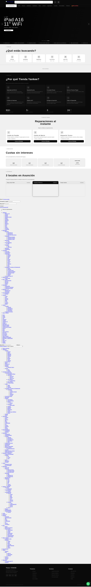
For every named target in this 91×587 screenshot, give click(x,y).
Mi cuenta (4, 332)
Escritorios (9, 404)
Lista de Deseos (5, 331)
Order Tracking (5, 336)
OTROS (6, 398)
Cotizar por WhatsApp (19, 141)
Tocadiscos (7, 524)
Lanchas (6, 302)
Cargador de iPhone (11, 271)
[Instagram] (10, 575)
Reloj (3, 525)
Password (2, 203)
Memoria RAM (10, 469)
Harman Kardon (8, 517)
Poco (6, 225)
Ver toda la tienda (55, 576)
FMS (6, 300)
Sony (8, 264)
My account (4, 333)
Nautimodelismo (8, 511)
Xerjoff (8, 547)
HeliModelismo (8, 509)
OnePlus (6, 219)
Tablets (6, 283)
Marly (8, 546)
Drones (6, 508)
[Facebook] (7, 575)
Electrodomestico (5, 292)
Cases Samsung (10, 400)
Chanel (8, 541)
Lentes (3, 513)
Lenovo (8, 261)
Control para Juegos (9, 288)
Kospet (8, 532)
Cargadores (9, 389)
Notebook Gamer (8, 464)
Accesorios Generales (6, 371)
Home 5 (4, 328)
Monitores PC (7, 290)
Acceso (1, 206)
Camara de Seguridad (9, 287)
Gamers (4, 305)
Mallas (6, 526)
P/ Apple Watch (10, 270)
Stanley (11, 402)
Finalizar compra (5, 326)
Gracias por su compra (6, 327)
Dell (8, 482)
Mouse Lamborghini (9, 446)
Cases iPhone (7, 252)
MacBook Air (10, 475)
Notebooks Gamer (11, 239)
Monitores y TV (5, 289)
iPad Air (6, 281)
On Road (9, 502)
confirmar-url (5, 321)
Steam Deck (9, 310)
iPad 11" (11, 377)
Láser (8, 241)
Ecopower (7, 516)
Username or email (4, 201)
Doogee (9, 351)
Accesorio (7, 487)
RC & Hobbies (61, 5)
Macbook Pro (10, 233)
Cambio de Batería (55, 573)
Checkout (4, 319)
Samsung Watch (10, 535)
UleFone (6, 228)
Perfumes (68, 5)
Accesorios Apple (8, 372)
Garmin (8, 531)
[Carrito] (58, 2)
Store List (4, 340)
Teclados (6, 449)
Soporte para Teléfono (11, 411)
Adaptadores (7, 249)
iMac (8, 246)
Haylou (8, 259)
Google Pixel (7, 361)
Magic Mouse (10, 381)
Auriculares (7, 253)
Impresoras (7, 240)
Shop (3, 339)
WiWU (6, 415)
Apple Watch (49, 5)
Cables (6, 384)
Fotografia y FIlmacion (6, 453)
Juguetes (4, 295)
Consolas (55, 5)
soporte (8, 410)
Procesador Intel (10, 472)
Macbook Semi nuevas (11, 234)
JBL (8, 258)
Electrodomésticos (6, 429)
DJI (8, 456)
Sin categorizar (5, 548)
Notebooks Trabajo (11, 238)
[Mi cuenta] (55, 2)
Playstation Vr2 (10, 439)
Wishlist (4, 342)
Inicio (3, 314)
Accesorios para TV (9, 276)
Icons (3, 329)
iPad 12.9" (12, 378)
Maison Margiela (10, 545)
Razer (8, 262)
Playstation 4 (9, 308)
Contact (4, 322)
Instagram (73, 576)
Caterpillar (7, 229)
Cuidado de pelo (8, 538)
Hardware (7, 468)
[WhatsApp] (15, 575)
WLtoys (6, 299)
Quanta (6, 425)
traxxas (11, 506)
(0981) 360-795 (73, 571)
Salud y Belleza (5, 312)
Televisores (7, 291)
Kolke (8, 260)
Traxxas (6, 298)
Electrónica (4, 285)
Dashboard (4, 323)
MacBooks (29, 5)
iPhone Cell (7, 213)
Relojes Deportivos (8, 527)
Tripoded (6, 462)
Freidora (6, 293)
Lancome (9, 544)
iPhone (8, 268)
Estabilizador (7, 444)
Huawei (6, 419)
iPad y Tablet (5, 279)
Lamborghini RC (13, 504)
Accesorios (4, 250)
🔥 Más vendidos (75, 5)
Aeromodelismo (8, 489)
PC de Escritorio (8, 465)
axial (6, 297)
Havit (11, 392)
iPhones (23, 5)
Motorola (7, 220)
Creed (8, 542)
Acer (8, 479)
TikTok (72, 578)
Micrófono (7, 460)
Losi (11, 498)
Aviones (9, 490)
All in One (9, 247)
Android (6, 350)
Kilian (8, 543)
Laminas (9, 406)
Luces (6, 459)
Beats (8, 266)
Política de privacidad (6, 337)
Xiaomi (6, 214)
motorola (6, 365)
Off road (9, 493)
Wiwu (8, 257)
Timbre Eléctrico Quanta (10, 450)
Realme (6, 215)
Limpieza (9, 407)
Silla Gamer (12, 405)
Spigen (8, 413)
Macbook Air (10, 232)
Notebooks (35, 5)
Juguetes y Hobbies (6, 486)
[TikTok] (13, 575)
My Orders (4, 335)
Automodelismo (8, 492)
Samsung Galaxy (8, 217)
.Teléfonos (4, 212)
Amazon (6, 551)
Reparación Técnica (55, 575)
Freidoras (7, 431)
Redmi (6, 218)
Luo (6, 424)
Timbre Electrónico (8, 452)
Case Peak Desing (8, 396)
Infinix (6, 221)
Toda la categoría (5, 348)
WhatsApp (73, 573)
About (3, 316)
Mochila (9, 408)
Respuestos (9, 488)
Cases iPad (7, 251)
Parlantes (4, 515)
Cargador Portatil (10, 272)
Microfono (7, 397)
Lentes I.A (4, 514)
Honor (6, 222)
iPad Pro (6, 282)
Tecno (6, 227)
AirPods (44, 5)
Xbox (8, 441)
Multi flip (9, 355)
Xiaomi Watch (10, 536)
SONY (6, 523)
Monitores (7, 248)
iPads (40, 5)
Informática (4, 230)
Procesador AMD (10, 470)
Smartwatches (5, 277)
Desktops (7, 244)
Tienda (19, 5)
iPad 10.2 (12, 376)
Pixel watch (9, 534)
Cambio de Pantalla (55, 571)
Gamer (3, 463)
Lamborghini (7, 423)
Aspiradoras (7, 430)
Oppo (6, 224)
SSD (8, 243)
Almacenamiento (8, 242)
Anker (8, 385)
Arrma (6, 296)
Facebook (72, 575)
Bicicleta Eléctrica (10, 448)
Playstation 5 (9, 309)
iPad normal (9, 554)
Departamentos (11, 5)
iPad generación (8, 280)
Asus (8, 480)
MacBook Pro (10, 476)
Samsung (9, 263)
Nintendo (9, 307)
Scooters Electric (8, 447)
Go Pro (8, 457)
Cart (3, 318)
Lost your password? (4, 207)
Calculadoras (10, 399)
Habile (6, 303)
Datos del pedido (5, 324)
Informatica (4, 466)
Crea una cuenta (6, 199)
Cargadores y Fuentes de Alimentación (12, 267)
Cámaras (6, 455)
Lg (5, 522)
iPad (6, 552)
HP (8, 483)
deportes (9, 401)
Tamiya (11, 505)
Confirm (4, 320)
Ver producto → (8, 30)
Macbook (7, 231)
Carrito (3, 317)
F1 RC (6, 301)
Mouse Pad (9, 409)
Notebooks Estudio (11, 237)
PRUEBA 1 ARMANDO (7, 338)
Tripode (6, 414)
